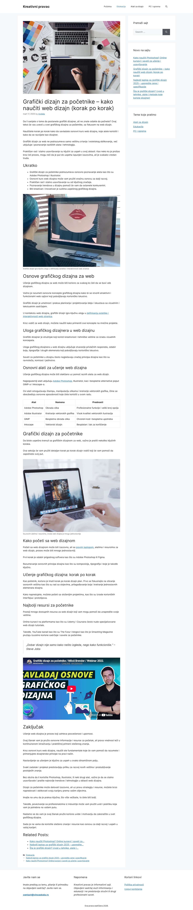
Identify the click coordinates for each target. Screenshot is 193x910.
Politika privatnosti (134, 884)
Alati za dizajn (137, 6)
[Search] (166, 32)
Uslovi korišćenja (133, 889)
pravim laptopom (85, 547)
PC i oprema (154, 6)
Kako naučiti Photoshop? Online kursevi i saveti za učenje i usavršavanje (57, 861)
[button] (166, 6)
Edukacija (121, 6)
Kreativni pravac (36, 7)
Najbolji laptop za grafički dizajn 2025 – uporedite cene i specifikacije (56, 858)
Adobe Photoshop (62, 381)
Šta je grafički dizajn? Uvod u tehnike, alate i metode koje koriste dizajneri (148, 94)
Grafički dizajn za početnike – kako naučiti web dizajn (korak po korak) (151, 72)
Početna (107, 6)
